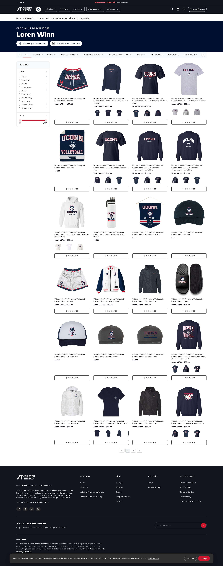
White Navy (27, 98)
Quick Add (73, 122)
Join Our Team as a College (91, 497)
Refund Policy (185, 497)
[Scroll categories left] (19, 55)
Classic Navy (28, 105)
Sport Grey (27, 101)
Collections (111, 9)
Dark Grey (26, 94)
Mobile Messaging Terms (190, 501)
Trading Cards (93, 9)
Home (19, 18)
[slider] (20, 120)
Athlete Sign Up (154, 487)
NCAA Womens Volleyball (64, 18)
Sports (63, 9)
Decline (190, 558)
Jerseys (77, 9)
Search (119, 501)
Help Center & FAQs (188, 483)
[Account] (184, 9)
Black (24, 91)
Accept (204, 558)
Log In (150, 483)
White (24, 84)
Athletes (49, 9)
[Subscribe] (203, 525)
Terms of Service (187, 492)
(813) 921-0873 (40, 543)
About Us (84, 487)
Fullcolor (26, 80)
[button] (122, 451)
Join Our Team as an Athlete (92, 492)
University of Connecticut (37, 18)
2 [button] (133, 451)
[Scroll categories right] (203, 55)
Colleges (119, 483)
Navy (24, 77)
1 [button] (127, 451)
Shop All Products (123, 497)
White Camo (27, 108)
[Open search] (172, 9)
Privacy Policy (185, 487)
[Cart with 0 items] (178, 9)
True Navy (26, 87)
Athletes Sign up (197, 9)
